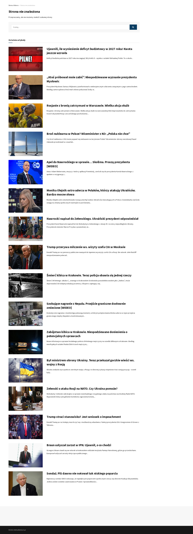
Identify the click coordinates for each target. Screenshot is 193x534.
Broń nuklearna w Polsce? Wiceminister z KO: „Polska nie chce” (88, 134)
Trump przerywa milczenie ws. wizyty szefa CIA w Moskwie (86, 247)
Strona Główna (14, 5)
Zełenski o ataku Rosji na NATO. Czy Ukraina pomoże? (82, 389)
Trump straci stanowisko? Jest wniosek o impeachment (84, 417)
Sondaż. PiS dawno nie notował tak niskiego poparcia (82, 473)
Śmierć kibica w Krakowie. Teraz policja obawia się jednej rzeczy (89, 275)
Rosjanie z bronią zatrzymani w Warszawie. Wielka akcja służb (88, 105)
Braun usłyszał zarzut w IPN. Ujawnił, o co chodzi (79, 445)
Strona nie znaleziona (27, 5)
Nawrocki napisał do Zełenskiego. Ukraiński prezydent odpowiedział (92, 219)
